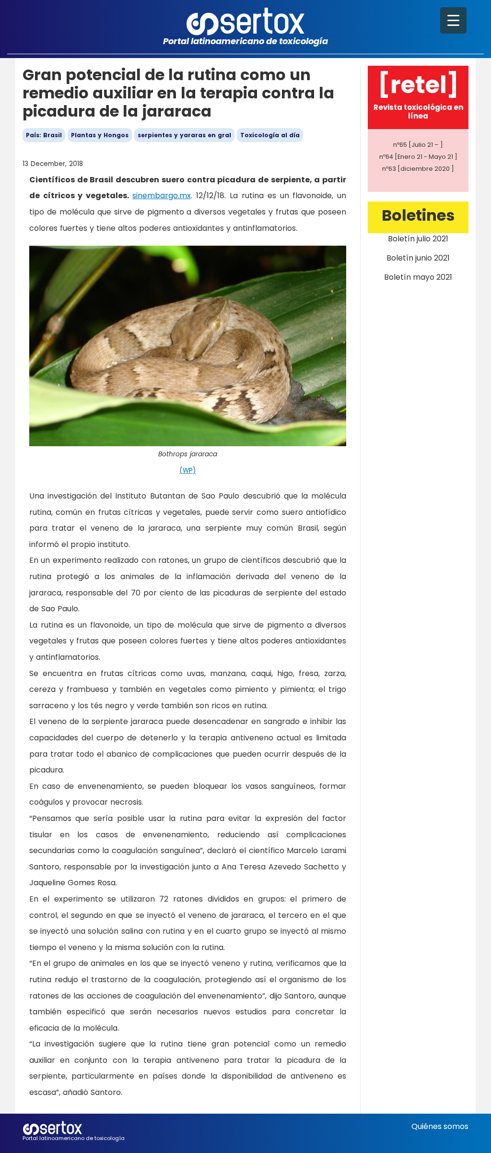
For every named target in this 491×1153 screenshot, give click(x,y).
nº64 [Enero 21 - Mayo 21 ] (418, 157)
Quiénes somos (439, 1126)
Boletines (418, 215)
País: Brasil (44, 135)
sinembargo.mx (161, 195)
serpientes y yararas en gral (184, 135)
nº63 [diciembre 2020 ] (418, 169)
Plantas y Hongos (100, 135)
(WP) (187, 470)
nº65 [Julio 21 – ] (418, 145)
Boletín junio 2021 (418, 257)
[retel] (418, 85)
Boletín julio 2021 (418, 238)
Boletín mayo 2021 (418, 277)
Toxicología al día (270, 135)
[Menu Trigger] (453, 20)
